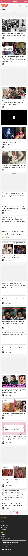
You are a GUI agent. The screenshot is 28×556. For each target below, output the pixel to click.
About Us (3, 536)
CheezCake (14, 1)
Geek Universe (4, 527)
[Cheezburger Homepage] (14, 550)
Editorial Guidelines (5, 538)
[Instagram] (20, 6)
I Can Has (3, 520)
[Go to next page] (17, 512)
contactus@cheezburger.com (8, 546)
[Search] (3, 1)
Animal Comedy (4, 525)
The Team (3, 534)
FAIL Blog (3, 521)
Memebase (3, 523)
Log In (25, 1)
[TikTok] (26, 6)
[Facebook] (23, 6)
